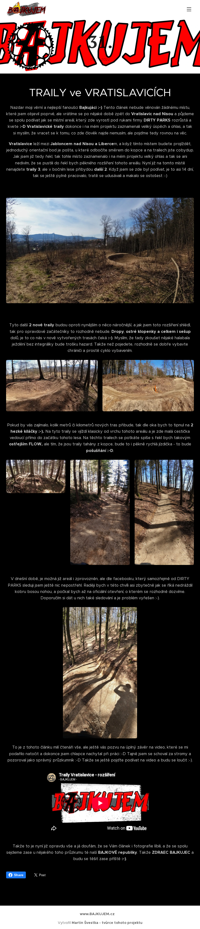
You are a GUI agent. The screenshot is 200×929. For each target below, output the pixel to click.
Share (18, 875)
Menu (189, 9)
